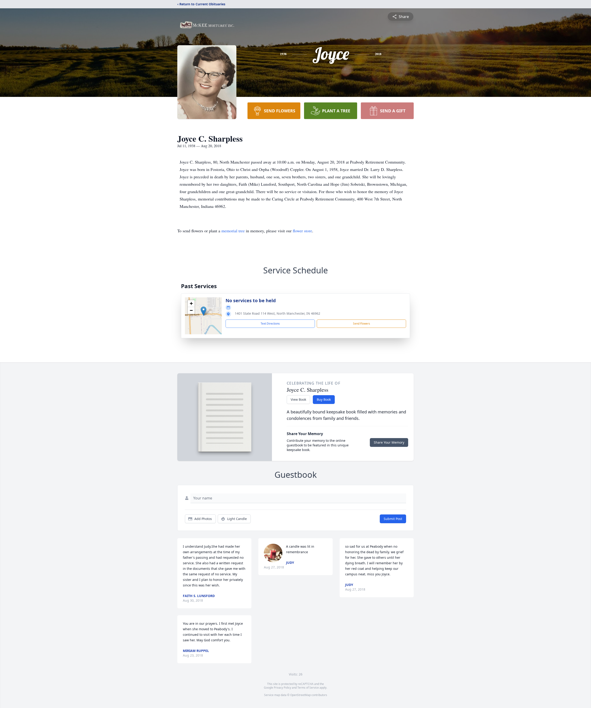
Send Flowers (361, 324)
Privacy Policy (282, 688)
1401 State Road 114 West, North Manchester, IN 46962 (277, 313)
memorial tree (233, 230)
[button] (203, 311)
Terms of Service (308, 688)
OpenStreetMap (300, 695)
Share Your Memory (389, 442)
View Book (298, 399)
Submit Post (393, 519)
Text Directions (270, 324)
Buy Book (324, 399)
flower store (302, 230)
